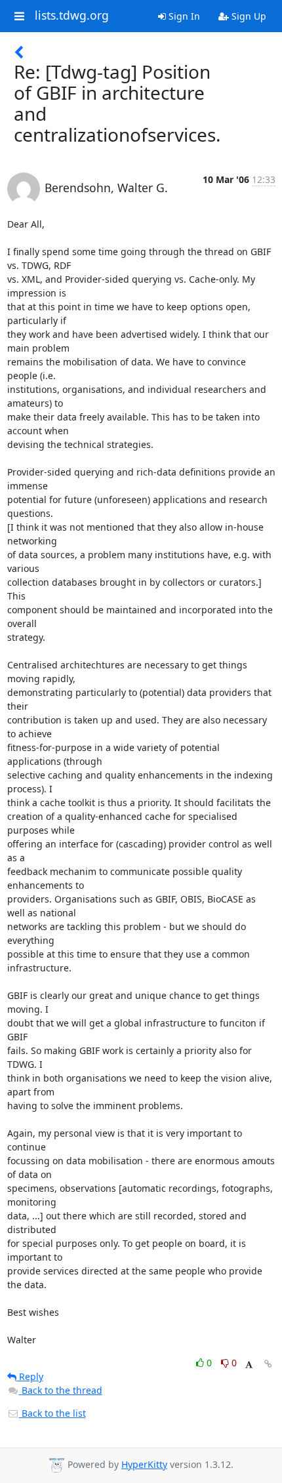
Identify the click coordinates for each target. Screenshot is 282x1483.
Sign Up (247, 16)
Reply (29, 1376)
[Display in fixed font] (249, 1364)
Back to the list (52, 1413)
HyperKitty (144, 1464)
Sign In (183, 16)
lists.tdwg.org (72, 16)
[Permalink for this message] (268, 1364)
